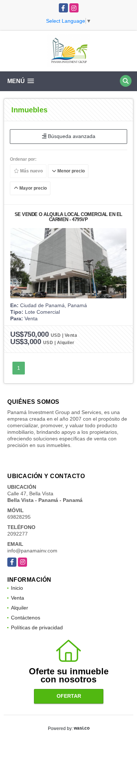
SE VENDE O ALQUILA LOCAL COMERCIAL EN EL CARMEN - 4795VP (68, 217)
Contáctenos (25, 618)
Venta (17, 598)
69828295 (19, 517)
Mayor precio (32, 188)
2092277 (17, 534)
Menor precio (70, 171)
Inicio (17, 588)
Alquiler (19, 608)
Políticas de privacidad (37, 627)
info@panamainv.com (32, 551)
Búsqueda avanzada (70, 136)
